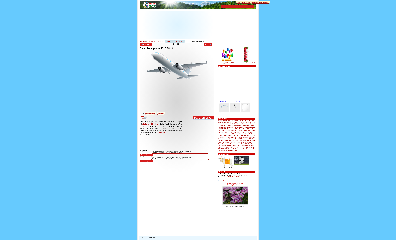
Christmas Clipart (235, 127)
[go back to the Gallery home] (149, 5)
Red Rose (233, 142)
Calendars (230, 125)
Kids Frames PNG (226, 140)
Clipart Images (246, 2)
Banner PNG (230, 122)
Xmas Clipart (232, 150)
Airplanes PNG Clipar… (175, 41)
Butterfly (246, 123)
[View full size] (177, 65)
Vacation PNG (232, 149)
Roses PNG (244, 144)
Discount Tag (234, 129)
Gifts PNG (252, 132)
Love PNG (236, 140)
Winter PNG (224, 150)
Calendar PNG (222, 125)
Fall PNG (223, 130)
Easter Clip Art (247, 129)
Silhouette (245, 145)
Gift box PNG (238, 132)
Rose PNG (233, 144)
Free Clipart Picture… (155, 41)
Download (161, 133)
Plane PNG (160, 113)
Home (238, 2)
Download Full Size (203, 118)
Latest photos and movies (228, 181)
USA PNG (224, 149)
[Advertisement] (177, 25)
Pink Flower (225, 142)
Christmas (225, 127)
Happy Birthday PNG (227, 63)
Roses (238, 144)
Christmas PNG (224, 129)
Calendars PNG (237, 125)
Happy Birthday (237, 135)
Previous (146, 45)
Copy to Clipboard (146, 154)
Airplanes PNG (150, 113)
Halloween (221, 134)
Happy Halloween (243, 137)
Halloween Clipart (242, 134)
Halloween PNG (227, 135)
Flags (228, 130)
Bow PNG (229, 123)
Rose (228, 144)
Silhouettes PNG (223, 147)
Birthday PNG (247, 122)
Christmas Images (248, 127)
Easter (240, 129)
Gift (232, 132)
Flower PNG (233, 130)
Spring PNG (231, 147)
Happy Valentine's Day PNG (233, 139)
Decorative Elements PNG (247, 63)
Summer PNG (240, 147)
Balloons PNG (222, 122)
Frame (253, 130)
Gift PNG (246, 132)
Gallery (143, 41)
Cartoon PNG (246, 125)
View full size (144, 117)
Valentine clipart (241, 149)
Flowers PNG (247, 130)
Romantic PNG (222, 144)
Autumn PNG (222, 120)
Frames (220, 132)
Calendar (252, 123)
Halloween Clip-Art (230, 134)
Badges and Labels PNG (233, 120)
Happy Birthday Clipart (248, 135)
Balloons (252, 120)
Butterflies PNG (238, 123)
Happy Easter (234, 137)
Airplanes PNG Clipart (150, 124)
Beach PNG (238, 122)
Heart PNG (248, 139)
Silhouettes (252, 145)
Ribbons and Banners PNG (246, 142)
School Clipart (226, 145)
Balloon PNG (246, 120)
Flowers (240, 130)
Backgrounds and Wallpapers (260, 2)
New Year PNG (244, 140)
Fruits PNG (227, 132)
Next (207, 45)
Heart (242, 139)
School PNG (236, 145)
